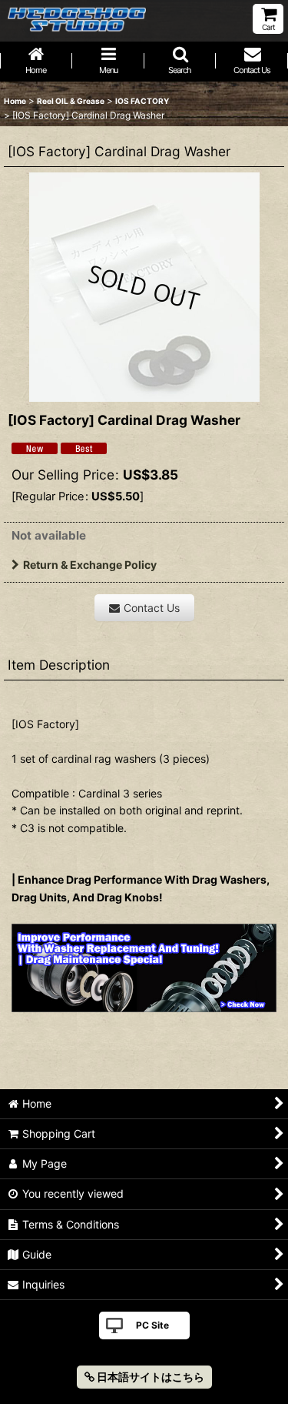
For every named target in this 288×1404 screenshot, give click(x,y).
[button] (180, 62)
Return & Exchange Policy (90, 564)
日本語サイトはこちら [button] (149, 1376)
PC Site (152, 1325)
